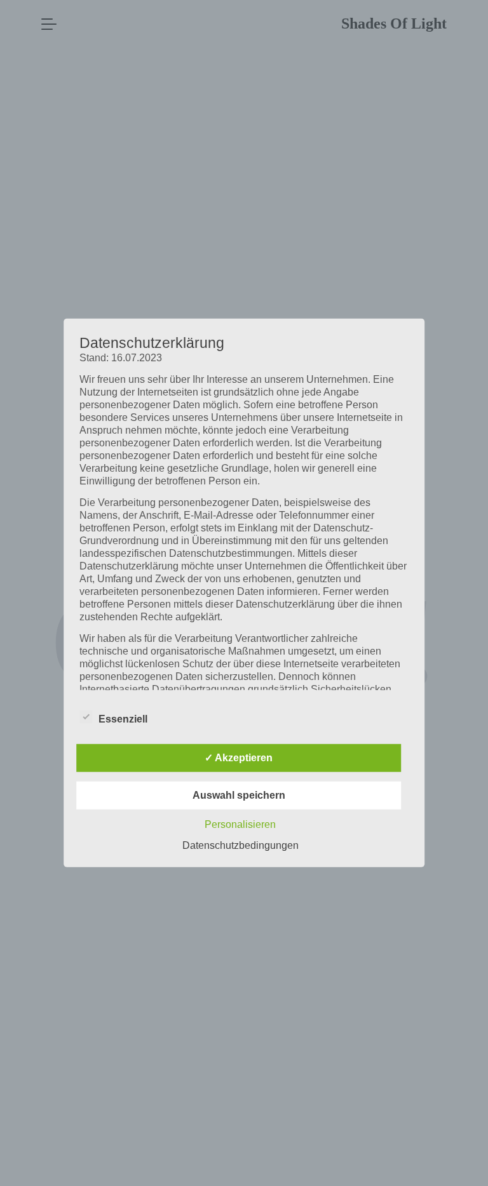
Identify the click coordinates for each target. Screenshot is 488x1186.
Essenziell (122, 719)
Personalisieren (240, 824)
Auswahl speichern (239, 795)
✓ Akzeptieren (239, 757)
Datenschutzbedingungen (240, 845)
